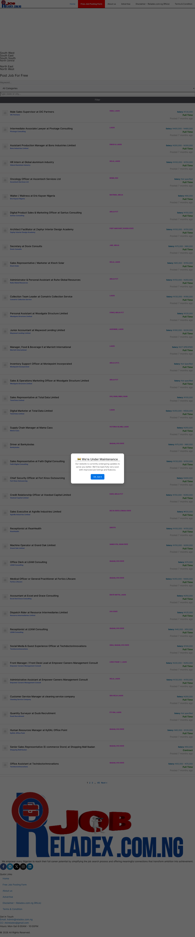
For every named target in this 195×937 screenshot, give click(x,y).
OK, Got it (97, 477)
